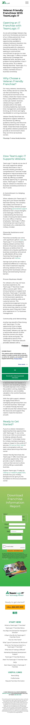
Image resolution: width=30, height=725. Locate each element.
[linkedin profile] (16, 613)
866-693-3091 (17, 694)
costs (21, 240)
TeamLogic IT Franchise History (15, 628)
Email (7, 527)
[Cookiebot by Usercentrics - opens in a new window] (21, 346)
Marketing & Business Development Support (15, 653)
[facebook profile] (14, 613)
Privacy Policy (5, 558)
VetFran (17, 258)
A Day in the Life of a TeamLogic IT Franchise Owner (15, 636)
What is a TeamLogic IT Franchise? (15, 625)
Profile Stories (15, 678)
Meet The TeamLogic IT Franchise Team (15, 659)
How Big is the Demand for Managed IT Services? (15, 631)
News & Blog (15, 675)
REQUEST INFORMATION (15, 550)
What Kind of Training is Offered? (15, 649)
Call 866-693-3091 (15, 607)
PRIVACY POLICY (6, 693)
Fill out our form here (16, 445)
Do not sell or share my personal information (15, 376)
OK (15, 370)
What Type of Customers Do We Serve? (15, 642)
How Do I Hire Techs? (15, 640)
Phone (7, 524)
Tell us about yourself (15, 534)
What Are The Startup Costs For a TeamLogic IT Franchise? (15, 646)
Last (23, 519)
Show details (21, 364)
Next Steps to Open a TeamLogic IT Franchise (15, 666)
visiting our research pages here (14, 472)
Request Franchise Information (15, 681)
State (8, 531)
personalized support (19, 209)
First (23, 516)
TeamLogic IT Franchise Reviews (15, 657)
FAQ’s (15, 662)
